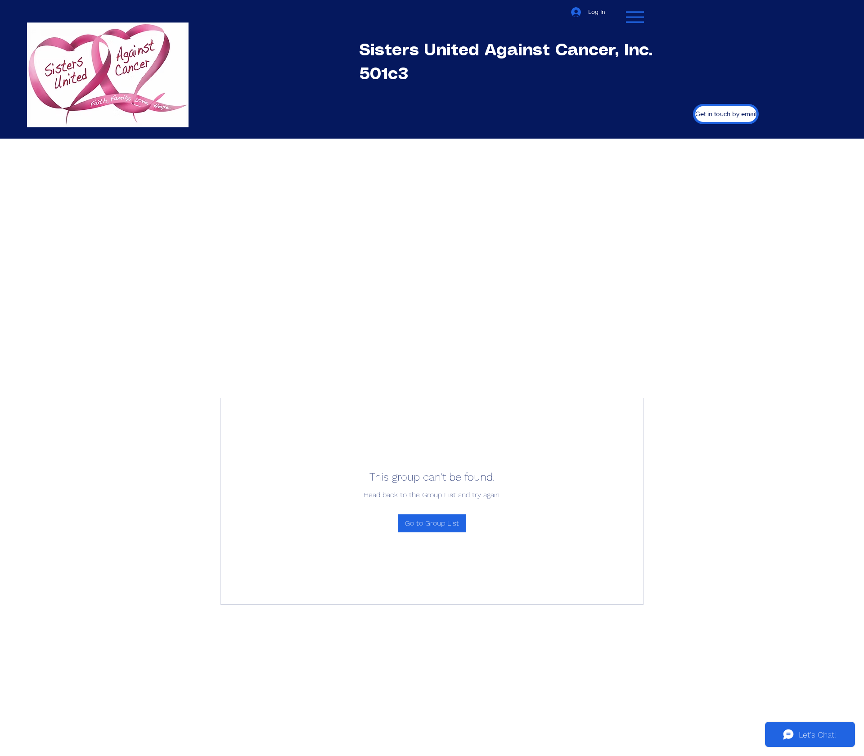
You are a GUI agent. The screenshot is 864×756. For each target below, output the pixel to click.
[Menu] (634, 17)
